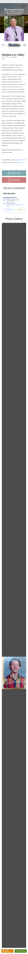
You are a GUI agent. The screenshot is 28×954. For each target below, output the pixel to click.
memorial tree (21, 160)
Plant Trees (19, 209)
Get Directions (8, 209)
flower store (19, 162)
